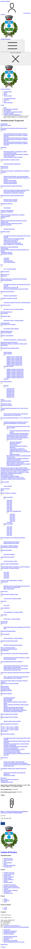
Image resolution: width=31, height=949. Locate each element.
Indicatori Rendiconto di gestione (11, 541)
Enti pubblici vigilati (5, 316)
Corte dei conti (4, 581)
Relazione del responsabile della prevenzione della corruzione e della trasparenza (15, 747)
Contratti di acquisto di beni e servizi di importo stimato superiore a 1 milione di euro (18, 461)
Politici (5, 864)
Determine (6, 385)
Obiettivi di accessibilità (9, 775)
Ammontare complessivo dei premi (9, 298)
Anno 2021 (9, 504)
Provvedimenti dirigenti (6, 381)
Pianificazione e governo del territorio (9, 683)
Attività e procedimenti (6, 332)
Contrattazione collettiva (6, 252)
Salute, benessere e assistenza (11, 890)
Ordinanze (6, 378)
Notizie (5, 899)
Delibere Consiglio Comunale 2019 (15, 369)
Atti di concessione (5, 488)
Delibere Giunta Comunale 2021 (14, 359)
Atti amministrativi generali (10, 153)
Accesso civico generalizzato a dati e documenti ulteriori (17, 764)
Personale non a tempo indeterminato (9, 247)
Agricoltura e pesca (8, 893)
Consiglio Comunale (9, 113)
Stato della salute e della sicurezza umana (13, 708)
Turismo (6, 880)
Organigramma (7, 207)
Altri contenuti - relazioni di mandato (9, 545)
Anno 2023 (6, 258)
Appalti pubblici (7, 878)
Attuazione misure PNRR (7, 782)
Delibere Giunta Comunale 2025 (14, 365)
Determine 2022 (10, 394)
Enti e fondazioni (8, 862)
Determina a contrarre (15, 443)
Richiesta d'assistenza (9, 933)
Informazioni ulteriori (15, 454)
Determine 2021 (10, 392)
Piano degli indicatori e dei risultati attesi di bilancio (13, 537)
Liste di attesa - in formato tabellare (12, 619)
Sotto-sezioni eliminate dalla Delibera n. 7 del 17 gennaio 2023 (15, 417)
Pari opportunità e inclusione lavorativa (10, 476)
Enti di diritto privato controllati (8, 324)
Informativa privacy (8, 937)
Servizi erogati (4, 591)
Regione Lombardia (5, 1)
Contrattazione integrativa (7, 253)
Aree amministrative (8, 859)
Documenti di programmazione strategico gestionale (16, 154)
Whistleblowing (4, 780)
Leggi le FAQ (7, 929)
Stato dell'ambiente (8, 699)
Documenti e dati (8, 866)
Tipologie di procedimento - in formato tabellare (15, 339)
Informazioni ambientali (6, 690)
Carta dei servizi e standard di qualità (9, 594)
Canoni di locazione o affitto (7, 557)
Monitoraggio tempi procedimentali (9, 342)
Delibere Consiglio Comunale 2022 (12, 114)
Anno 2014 (12, 518)
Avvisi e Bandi (13, 444)
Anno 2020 (9, 503)
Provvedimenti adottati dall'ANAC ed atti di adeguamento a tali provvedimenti (14, 750)
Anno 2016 (12, 515)
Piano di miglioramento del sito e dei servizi (14, 942)
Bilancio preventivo (8, 497)
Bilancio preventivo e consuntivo (8, 493)
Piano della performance (6, 280)
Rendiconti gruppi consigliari (10, 199)
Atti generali (3, 147)
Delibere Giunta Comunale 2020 (14, 358)
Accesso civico (4, 757)
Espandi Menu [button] (4, 123)
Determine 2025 (10, 388)
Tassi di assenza (4, 248)
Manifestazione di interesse (7, 474)
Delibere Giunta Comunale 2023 (14, 362)
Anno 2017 (12, 514)
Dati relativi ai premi (5, 305)
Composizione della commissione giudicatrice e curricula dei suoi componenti (18, 459)
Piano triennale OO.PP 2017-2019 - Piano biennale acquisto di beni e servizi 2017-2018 (16, 669)
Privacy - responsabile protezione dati (9, 779)
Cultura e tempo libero (9, 874)
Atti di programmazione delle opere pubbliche (11, 661)
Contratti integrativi (8, 260)
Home (5, 107)
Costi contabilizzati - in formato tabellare (13, 612)
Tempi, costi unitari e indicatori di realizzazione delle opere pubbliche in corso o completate (16, 677)
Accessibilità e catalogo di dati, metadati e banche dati (13, 768)
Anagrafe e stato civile (9, 872)
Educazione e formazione (10, 884)
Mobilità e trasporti (8, 882)
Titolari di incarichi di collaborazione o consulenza (12, 214)
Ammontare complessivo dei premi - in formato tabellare (17, 302)
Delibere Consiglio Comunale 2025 (15, 377)
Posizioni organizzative (6, 224)
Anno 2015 (12, 517)
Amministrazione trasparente (10, 936)
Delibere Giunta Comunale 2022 (14, 360)
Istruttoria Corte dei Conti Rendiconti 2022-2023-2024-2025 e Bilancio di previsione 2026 (17, 586)
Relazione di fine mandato (10, 180)
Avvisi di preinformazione (16, 442)
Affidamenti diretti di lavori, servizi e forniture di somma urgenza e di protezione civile (20, 451)
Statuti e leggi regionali (9, 155)
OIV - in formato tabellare (10, 269)
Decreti (2, 399)
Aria (5, 101)
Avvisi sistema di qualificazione (17, 448)
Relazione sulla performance (7, 291)
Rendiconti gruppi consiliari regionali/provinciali (12, 195)
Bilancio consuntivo (8, 523)
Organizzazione (4, 167)
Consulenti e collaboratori (7, 211)
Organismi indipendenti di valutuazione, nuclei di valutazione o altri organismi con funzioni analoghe (15, 567)
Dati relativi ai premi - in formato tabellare (13, 309)
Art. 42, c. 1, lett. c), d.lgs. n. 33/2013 (9, 726)
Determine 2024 (10, 397)
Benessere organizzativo (6, 311)
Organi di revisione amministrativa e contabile (11, 580)
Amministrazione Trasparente (11, 109)
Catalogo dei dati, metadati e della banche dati (14, 772)
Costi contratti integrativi (9, 262)
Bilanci (2, 490)
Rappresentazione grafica (7, 331)
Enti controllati (4, 313)
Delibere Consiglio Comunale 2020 (15, 370)
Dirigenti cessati (4, 222)
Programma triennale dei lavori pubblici (19, 433)
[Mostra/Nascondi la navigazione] (12, 46)
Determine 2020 (10, 391)
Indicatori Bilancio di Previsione (11, 543)
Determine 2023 (10, 395)
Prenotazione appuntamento (10, 931)
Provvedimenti (7, 110)
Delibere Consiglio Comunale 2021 (15, 372)
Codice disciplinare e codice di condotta (13, 157)
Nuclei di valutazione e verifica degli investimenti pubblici (14, 653)
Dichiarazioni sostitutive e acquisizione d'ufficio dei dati (14, 343)
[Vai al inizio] (1, 821)
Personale (3, 217)
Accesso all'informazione (9, 98)
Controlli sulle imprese (6, 400)
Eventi (5, 909)
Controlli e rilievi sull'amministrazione (10, 563)
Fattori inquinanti (8, 700)
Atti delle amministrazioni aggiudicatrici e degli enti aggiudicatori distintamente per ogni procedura (16, 422)
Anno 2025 (9, 522)
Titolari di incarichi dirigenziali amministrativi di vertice (14, 220)
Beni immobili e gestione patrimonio (9, 547)
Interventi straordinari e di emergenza (9, 723)
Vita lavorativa (7, 875)
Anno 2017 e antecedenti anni (14, 511)
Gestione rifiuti (4, 621)
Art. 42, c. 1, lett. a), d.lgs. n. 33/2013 (9, 729)
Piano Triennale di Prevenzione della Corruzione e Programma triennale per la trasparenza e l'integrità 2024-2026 (16, 143)
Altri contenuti (4, 731)
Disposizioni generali (6, 125)
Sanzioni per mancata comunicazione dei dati (11, 185)
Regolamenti (7, 774)
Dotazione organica (5, 231)
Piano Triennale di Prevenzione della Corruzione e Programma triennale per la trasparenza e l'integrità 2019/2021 (16, 135)
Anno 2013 (12, 519)
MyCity (3, 947)
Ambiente (6, 889)
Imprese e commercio (9, 876)
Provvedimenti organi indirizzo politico (13, 111)
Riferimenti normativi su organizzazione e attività (15, 151)
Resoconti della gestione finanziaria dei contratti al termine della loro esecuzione (18, 464)
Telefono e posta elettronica (7, 210)
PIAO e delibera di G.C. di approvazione (13, 244)
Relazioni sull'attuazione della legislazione (14, 707)
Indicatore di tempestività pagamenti (9, 640)
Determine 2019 (10, 390)
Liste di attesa (4, 614)
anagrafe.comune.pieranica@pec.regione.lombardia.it (16, 927)
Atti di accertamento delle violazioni (12, 752)
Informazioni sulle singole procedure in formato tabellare (14, 468)
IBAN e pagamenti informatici (8, 647)
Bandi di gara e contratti (6, 405)
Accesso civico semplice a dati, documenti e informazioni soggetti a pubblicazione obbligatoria (15, 762)
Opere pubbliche (5, 650)
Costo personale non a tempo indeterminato (14, 238)
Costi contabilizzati (5, 608)
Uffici (5, 861)
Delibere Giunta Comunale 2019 (14, 356)
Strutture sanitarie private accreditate (9, 714)
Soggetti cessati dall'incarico (10, 183)
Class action (3, 601)
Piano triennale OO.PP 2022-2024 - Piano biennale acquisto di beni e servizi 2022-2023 (16, 414)
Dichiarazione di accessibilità (10, 940)
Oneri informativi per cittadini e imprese (10, 159)
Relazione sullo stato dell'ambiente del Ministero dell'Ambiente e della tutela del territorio (15, 710)
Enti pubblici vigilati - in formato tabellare (13, 320)
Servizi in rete (4, 623)
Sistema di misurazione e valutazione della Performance (14, 278)
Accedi (2, 105)
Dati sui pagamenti (5, 634)
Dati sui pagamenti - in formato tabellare (13, 638)
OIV (2, 264)
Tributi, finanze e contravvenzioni (12, 887)
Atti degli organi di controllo (10, 201)
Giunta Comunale (8, 353)
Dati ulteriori (4, 778)
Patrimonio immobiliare (6, 550)
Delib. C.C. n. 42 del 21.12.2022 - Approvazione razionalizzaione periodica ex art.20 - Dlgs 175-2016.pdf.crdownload (14, 812)
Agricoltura (6, 99)
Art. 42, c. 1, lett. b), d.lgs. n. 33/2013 (10, 728)
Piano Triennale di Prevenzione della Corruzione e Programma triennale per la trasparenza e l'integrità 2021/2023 (16, 139)
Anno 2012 (12, 521)
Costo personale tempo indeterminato (12, 243)
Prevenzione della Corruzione (8, 734)
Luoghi (5, 907)
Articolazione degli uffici (6, 203)
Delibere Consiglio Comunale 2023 (15, 374)
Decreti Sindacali (8, 352)
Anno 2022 (9, 505)
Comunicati (6, 900)
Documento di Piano (5, 689)
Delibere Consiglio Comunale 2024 (15, 376)
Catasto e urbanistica (8, 879)
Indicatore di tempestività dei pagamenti (13, 645)
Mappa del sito (4, 944)
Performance (4, 276)
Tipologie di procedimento (7, 335)
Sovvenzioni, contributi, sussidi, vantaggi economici (13, 479)
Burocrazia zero (4, 166)
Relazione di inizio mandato (10, 182)
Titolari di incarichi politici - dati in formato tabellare (16, 176)
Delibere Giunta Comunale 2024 (14, 363)
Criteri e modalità (5, 481)
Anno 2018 (9, 509)
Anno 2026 (9, 500)
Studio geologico (5, 686)
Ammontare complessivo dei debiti (9, 649)
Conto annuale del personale (10, 241)
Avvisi (5, 901)
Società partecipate (5, 323)
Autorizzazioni (7, 891)
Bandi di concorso (5, 271)
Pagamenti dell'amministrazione (8, 631)
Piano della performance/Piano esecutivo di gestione (16, 288)
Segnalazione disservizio (9, 932)
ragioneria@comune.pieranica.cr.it (12, 925)
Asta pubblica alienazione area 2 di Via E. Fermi (12, 477)
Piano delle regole (5, 687)
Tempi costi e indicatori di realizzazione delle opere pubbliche (15, 672)
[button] (8, 91)
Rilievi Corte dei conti (9, 588)
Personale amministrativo (9, 865)
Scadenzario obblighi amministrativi (12, 163)
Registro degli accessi (9, 765)
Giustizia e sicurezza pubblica (11, 886)
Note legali (6, 939)
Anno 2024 (6, 259)
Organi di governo (8, 858)
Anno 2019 (9, 501)
